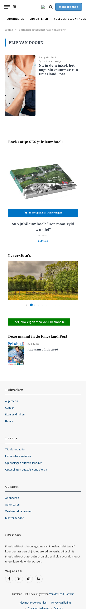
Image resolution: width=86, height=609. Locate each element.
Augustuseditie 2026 (43, 349)
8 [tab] (55, 305)
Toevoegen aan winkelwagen (45, 212)
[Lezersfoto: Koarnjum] (43, 280)
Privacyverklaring (61, 603)
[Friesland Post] (43, 7)
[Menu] (7, 7)
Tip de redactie (15, 449)
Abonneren (15, 19)
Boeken (43, 235)
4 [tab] (39, 305)
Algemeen (11, 401)
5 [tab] (43, 305)
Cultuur (9, 408)
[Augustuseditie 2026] (16, 353)
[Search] (50, 7)
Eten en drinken (15, 414)
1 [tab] (27, 305)
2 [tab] (31, 305)
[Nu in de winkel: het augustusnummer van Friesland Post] (20, 85)
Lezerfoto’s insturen (18, 456)
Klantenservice (14, 518)
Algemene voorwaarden (33, 603)
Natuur (9, 421)
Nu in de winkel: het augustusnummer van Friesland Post (58, 69)
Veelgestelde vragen (18, 511)
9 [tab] (59, 305)
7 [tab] (51, 305)
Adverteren (39, 19)
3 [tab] (35, 305)
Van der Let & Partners (61, 594)
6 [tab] (47, 305)
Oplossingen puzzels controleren (26, 470)
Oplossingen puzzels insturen (23, 463)
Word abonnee (68, 7)
